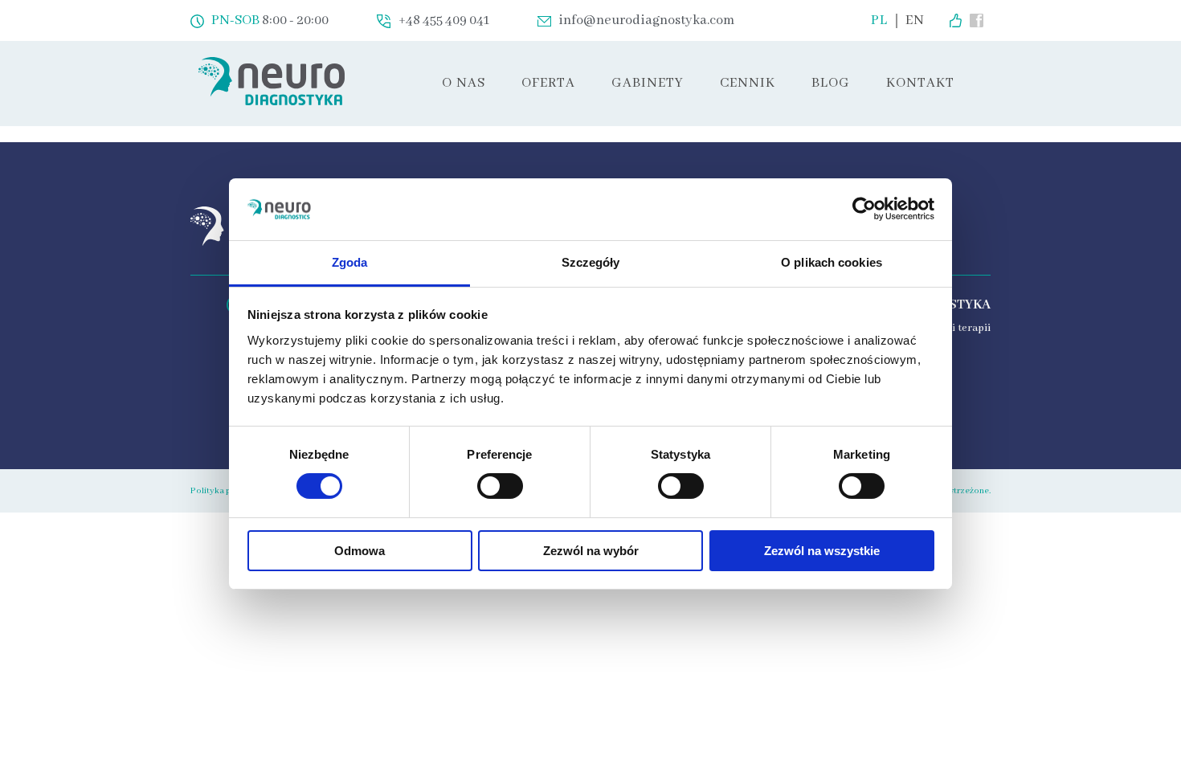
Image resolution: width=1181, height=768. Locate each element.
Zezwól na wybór (591, 551)
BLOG (830, 83)
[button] (548, 83)
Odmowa (359, 551)
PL (879, 21)
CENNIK (747, 83)
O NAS (463, 83)
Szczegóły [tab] (591, 262)
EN (915, 21)
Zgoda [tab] (350, 262)
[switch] (500, 486)
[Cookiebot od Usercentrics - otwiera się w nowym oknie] (864, 209)
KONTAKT (920, 83)
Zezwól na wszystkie (822, 551)
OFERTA (548, 83)
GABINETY (647, 83)
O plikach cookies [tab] (831, 262)
